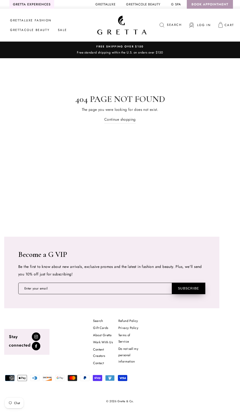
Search (98, 320)
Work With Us (103, 342)
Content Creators (99, 352)
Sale (62, 30)
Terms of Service (124, 338)
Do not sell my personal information (128, 355)
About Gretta (102, 335)
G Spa (176, 4)
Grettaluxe (105, 4)
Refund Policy (128, 320)
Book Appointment (209, 4)
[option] (120, 50)
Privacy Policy (128, 327)
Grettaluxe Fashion (31, 20)
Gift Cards (100, 327)
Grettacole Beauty (143, 4)
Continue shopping (120, 119)
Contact (98, 363)
